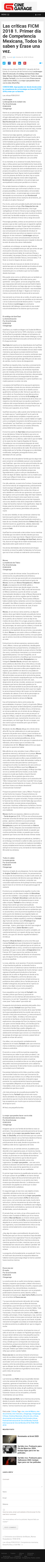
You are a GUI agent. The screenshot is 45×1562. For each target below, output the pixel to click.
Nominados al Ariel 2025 (28, 1436)
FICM (32, 1423)
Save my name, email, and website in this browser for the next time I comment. (21, 1513)
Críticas (14, 1411)
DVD (20, 1555)
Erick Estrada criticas (29, 1418)
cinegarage (27, 1414)
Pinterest (24, 63)
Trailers (12, 1553)
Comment (6, 1479)
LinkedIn (19, 63)
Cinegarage (17, 1558)
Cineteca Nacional (15, 1416)
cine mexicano (17, 1414)
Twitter (4, 63)
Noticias (4, 1553)
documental (7, 1418)
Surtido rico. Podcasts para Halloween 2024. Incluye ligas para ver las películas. (30, 1460)
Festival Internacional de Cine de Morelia (17, 1420)
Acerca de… (7, 1556)
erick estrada (17, 1418)
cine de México (30, 1411)
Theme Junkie (35, 1558)
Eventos (30, 1555)
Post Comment (10, 1527)
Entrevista (30, 1553)
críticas (35, 1416)
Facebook (9, 63)
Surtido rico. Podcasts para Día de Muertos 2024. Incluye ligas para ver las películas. (30, 1449)
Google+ (14, 63)
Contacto (18, 1556)
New (25, 1556)
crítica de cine (27, 1416)
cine (22, 1411)
